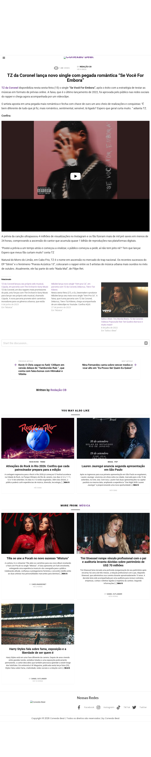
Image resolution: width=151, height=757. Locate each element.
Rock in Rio (34, 462)
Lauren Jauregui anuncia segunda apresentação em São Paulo (113, 467)
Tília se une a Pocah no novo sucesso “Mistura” (38, 558)
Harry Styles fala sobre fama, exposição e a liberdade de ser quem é (37, 650)
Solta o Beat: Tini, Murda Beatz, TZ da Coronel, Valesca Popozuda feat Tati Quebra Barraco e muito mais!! (122, 322)
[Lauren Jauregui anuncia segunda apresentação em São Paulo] (113, 438)
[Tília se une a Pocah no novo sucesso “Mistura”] (37, 533)
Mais (67, 482)
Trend (42, 462)
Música (84, 505)
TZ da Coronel (10, 87)
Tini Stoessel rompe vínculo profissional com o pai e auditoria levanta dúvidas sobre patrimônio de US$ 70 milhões (113, 562)
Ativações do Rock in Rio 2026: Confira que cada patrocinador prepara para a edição (37, 467)
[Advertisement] (53, 6)
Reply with (146, 343)
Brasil (110, 462)
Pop (116, 462)
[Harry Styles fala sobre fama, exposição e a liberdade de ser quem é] (37, 624)
